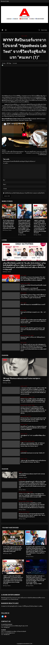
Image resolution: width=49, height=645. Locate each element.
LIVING (4, 244)
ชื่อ (4, 180)
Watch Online (44, 30)
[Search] (39, 30)
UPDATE (25, 35)
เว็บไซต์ (5, 188)
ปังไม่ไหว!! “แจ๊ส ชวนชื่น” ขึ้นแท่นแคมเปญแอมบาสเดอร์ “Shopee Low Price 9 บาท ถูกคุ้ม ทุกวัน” (13, 151)
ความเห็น (5, 163)
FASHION (22, 283)
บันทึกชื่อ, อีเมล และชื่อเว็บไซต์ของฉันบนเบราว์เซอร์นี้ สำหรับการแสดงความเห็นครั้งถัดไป (24, 193)
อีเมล (4, 184)
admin (4, 63)
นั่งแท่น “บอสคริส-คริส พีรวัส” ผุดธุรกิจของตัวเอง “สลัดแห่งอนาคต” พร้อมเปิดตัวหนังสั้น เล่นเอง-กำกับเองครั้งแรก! (33, 329)
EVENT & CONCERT (24, 335)
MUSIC (22, 35)
